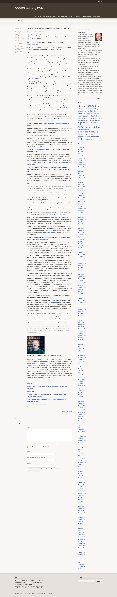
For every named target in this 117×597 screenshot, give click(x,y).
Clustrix (20, 34)
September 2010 (82, 467)
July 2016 (80, 313)
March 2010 (81, 480)
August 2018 (81, 265)
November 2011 (82, 436)
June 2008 (80, 526)
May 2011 (80, 449)
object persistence (93, 129)
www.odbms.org (87, 36)
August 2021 (81, 210)
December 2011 (82, 434)
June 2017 (80, 291)
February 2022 (81, 202)
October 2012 (81, 412)
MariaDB (17, 39)
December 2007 (82, 539)
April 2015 (80, 346)
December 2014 (82, 355)
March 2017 (81, 296)
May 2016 (80, 318)
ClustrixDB (17, 35)
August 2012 (81, 416)
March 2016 (81, 322)
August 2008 (81, 521)
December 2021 (82, 204)
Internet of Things (89, 118)
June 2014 (80, 368)
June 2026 (80, 151)
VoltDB (90, 139)
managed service (49, 264)
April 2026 (80, 153)
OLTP (19, 48)
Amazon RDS (18, 31)
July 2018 (80, 267)
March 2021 (81, 217)
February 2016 (81, 324)
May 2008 (80, 528)
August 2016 (81, 311)
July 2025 (80, 169)
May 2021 (80, 213)
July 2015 (80, 340)
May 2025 (80, 171)
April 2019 (80, 248)
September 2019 (82, 237)
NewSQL (98, 125)
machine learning (94, 120)
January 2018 (81, 278)
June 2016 (80, 315)
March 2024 (81, 184)
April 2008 (80, 530)
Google (86, 116)
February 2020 (81, 230)
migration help (37, 162)
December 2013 (82, 381)
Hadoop (93, 116)
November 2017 (82, 283)
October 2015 (81, 333)
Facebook (80, 116)
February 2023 (81, 195)
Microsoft (89, 122)
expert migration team (49, 232)
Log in (79, 562)
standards (85, 139)
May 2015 (80, 344)
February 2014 (81, 377)
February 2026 (81, 158)
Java (86, 120)
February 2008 (81, 534)
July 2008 (80, 523)
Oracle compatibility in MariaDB (46, 149)
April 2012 (80, 425)
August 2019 (81, 239)
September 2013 (82, 388)
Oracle (16, 51)
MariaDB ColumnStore (49, 103)
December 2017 (82, 280)
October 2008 (81, 517)
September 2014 (82, 361)
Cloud (16, 34)
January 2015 (81, 353)
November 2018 (82, 258)
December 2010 (82, 460)
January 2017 (81, 300)
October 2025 (81, 162)
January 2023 (81, 197)
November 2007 (82, 541)
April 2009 (80, 504)
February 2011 (81, 456)
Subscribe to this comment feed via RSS (39, 447)
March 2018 (81, 274)
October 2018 (81, 261)
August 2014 (81, 364)
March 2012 (81, 427)
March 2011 (81, 453)
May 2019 (80, 245)
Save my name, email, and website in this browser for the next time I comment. (45, 468)
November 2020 (82, 219)
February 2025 (81, 177)
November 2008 (82, 515)
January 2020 (81, 232)
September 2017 (82, 287)
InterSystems (98, 118)
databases (88, 113)
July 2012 (80, 418)
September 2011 (82, 440)
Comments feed (82, 566)
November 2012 (82, 410)
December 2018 (82, 256)
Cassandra (86, 111)
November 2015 (82, 331)
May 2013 (80, 396)
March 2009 (81, 506)
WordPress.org (81, 568)
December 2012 (82, 407)
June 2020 (80, 223)
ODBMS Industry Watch (30, 8)
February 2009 (81, 508)
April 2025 (80, 173)
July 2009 (80, 497)
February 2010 (81, 482)
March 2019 (81, 250)
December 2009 (82, 486)
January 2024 (81, 186)
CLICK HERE (40, 588)
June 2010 (80, 473)
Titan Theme (40, 593)
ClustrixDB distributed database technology (55, 123)
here (28, 310)
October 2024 (81, 182)
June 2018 (80, 269)
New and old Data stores (90, 125)
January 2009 (81, 510)
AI (79, 106)
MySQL (21, 46)
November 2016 (82, 304)
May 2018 (80, 272)
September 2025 (82, 164)
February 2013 (81, 403)
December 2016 (82, 302)
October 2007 (81, 543)
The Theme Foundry (49, 593)
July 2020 (80, 221)
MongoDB (95, 122)
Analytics (91, 106)
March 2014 (81, 375)
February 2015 (81, 350)
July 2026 (80, 149)
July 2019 (80, 241)
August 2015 (81, 337)
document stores (95, 113)
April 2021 (80, 215)
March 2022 (81, 199)
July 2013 (80, 392)
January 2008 (81, 537)
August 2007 (81, 548)
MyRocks (63, 103)
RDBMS (80, 137)
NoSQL (81, 127)
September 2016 (82, 309)
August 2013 (81, 390)
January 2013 (81, 405)
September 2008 (82, 519)
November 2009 (82, 488)
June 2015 (80, 342)
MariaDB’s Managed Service (58, 302)
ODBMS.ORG (89, 132)
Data (84, 113)
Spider (58, 103)
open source (91, 134)
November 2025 (82, 160)
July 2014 (80, 366)
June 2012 (80, 421)
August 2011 (81, 442)
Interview (80, 120)
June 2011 (80, 447)
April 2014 (80, 372)
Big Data (91, 108)
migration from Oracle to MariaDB (58, 217)
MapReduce (82, 123)
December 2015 (82, 329)
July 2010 (80, 471)
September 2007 (82, 545)
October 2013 (81, 386)
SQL (80, 139)
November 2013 (82, 383)
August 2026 (81, 147)
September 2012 (82, 414)
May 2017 (80, 294)
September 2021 (82, 208)
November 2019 (82, 234)
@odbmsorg (42, 404)
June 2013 (80, 394)
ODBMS (81, 132)
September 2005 (82, 554)
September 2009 (82, 493)
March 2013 (81, 401)
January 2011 (81, 458)
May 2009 (80, 502)
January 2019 (81, 254)
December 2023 (82, 188)
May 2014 (80, 370)
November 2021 (82, 206)
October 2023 (81, 191)
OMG (95, 132)
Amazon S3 (17, 32)
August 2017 (81, 289)
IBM (98, 116)
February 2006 (81, 552)
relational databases (91, 137)
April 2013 (80, 399)
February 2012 (81, 429)
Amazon (82, 106)
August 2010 (81, 469)
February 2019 (81, 252)
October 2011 (81, 438)
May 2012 (80, 423)
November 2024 (82, 180)
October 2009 (81, 491)
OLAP (16, 48)
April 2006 (80, 550)
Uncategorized (70, 411)
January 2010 (81, 484)
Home (18, 20)
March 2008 (81, 532)
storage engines (60, 97)
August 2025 (81, 167)
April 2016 (80, 320)
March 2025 (81, 175)
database (17, 37)
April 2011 (80, 451)
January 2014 (81, 379)
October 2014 (81, 359)
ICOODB (80, 118)
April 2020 (80, 226)
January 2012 (81, 431)
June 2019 (80, 243)
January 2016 (81, 326)
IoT (84, 120)
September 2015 (82, 335)
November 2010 (82, 462)
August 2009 (81, 495)
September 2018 (82, 263)
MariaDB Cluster (64, 107)
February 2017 (81, 298)
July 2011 (80, 445)
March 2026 (81, 156)
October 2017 (81, 285)
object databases (83, 129)
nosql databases (93, 127)
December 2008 (82, 513)
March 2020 (81, 228)
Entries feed (81, 564)
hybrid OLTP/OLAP (52, 118)
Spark (100, 137)
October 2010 (81, 464)
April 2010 (80, 477)
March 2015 (81, 348)
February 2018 (81, 276)
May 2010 (80, 475)
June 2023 (80, 193)
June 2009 (80, 499)
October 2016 (81, 307)
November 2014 (82, 357)
